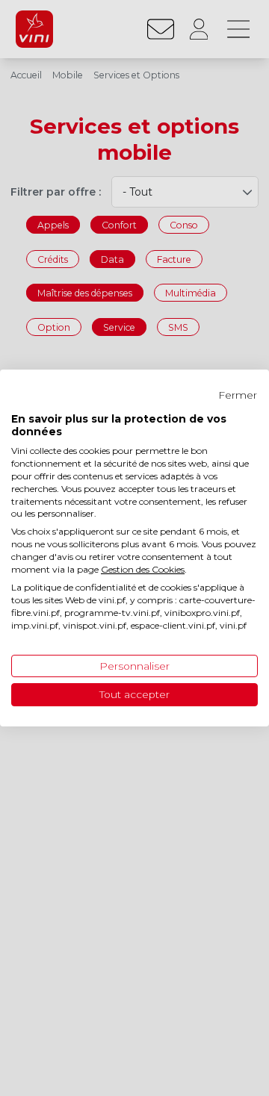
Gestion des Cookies (143, 569)
